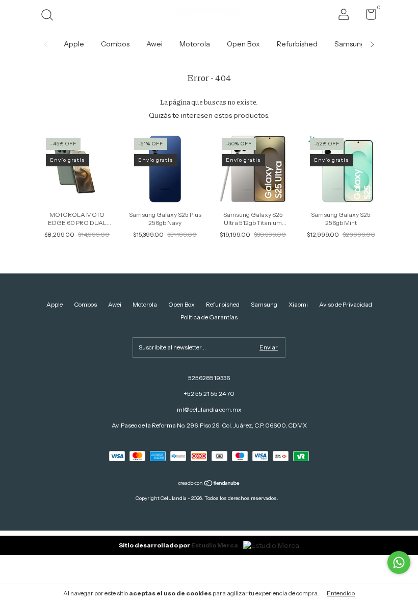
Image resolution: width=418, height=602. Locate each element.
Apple (74, 43)
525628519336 (209, 378)
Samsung (349, 43)
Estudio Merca (214, 545)
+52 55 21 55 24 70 (209, 393)
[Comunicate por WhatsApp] (398, 562)
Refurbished (297, 43)
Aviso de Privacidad (345, 304)
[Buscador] (51, 16)
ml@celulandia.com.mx (209, 409)
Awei (154, 43)
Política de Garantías (209, 317)
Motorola (194, 43)
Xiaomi (298, 304)
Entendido (341, 593)
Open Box (243, 43)
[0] (367, 17)
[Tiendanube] (209, 484)
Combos (115, 43)
